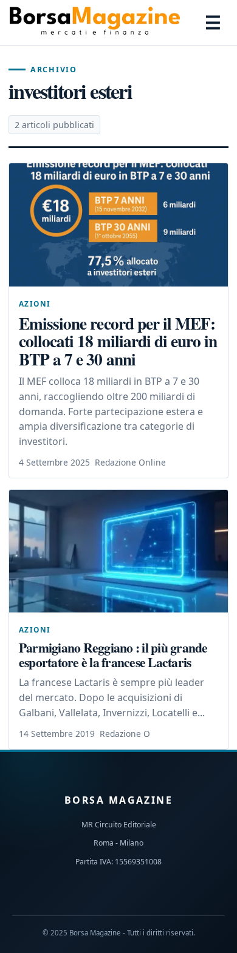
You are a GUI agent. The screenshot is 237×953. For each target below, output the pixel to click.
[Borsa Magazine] (95, 22)
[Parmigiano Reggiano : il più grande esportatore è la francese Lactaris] (118, 551)
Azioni (35, 303)
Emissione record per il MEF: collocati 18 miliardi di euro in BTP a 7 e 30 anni (118, 341)
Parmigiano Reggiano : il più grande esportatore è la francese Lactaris (113, 654)
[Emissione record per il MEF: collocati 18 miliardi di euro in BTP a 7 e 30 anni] (118, 225)
